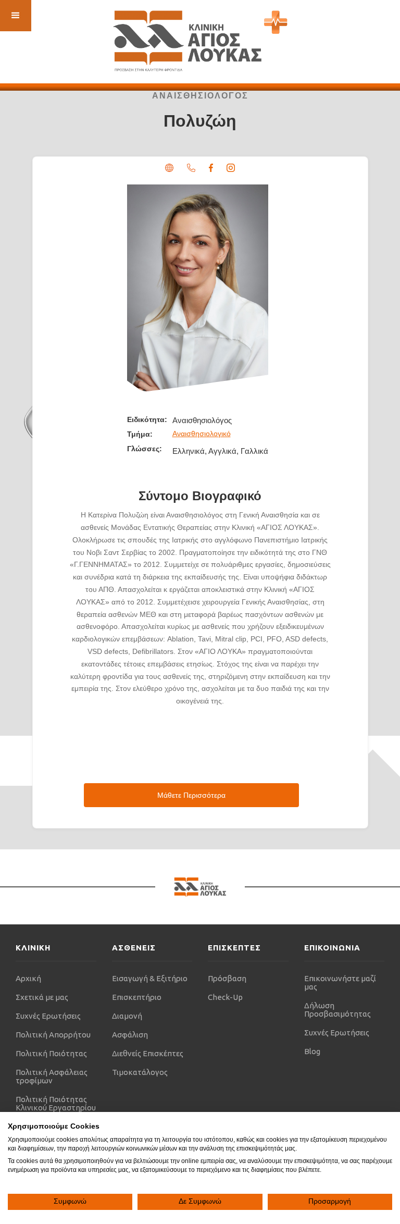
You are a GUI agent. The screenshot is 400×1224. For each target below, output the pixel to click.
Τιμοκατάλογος (140, 1072)
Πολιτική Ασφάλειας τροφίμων (52, 1076)
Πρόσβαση (227, 978)
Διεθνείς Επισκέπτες (147, 1053)
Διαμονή (127, 1015)
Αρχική (28, 978)
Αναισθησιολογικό (201, 433)
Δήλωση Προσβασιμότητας (337, 1009)
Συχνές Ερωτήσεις (48, 1015)
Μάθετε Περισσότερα (191, 795)
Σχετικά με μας (42, 997)
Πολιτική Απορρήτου (53, 1034)
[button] (15, 15)
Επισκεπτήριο (136, 997)
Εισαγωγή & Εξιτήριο (150, 978)
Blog (312, 1051)
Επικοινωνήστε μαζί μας (340, 982)
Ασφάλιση (130, 1034)
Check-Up (225, 997)
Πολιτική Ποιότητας (51, 1053)
